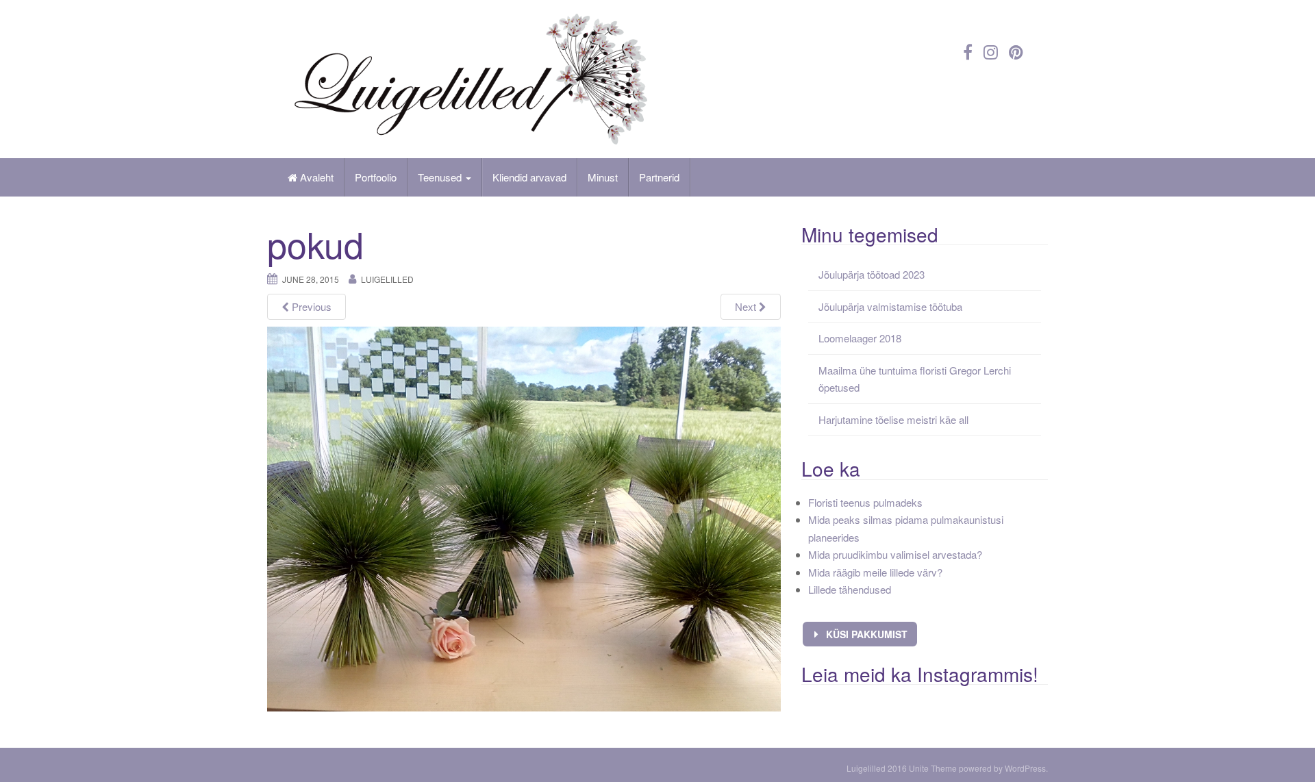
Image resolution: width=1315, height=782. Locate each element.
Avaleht (315, 177)
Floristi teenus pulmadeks (865, 502)
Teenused (441, 177)
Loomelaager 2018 (859, 338)
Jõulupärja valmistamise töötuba (890, 306)
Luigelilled (387, 279)
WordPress (1025, 768)
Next (747, 306)
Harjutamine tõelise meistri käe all (893, 419)
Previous (310, 306)
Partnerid (659, 177)
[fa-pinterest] (1016, 51)
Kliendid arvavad (529, 177)
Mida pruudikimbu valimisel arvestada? (895, 554)
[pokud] (524, 518)
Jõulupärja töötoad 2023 (871, 274)
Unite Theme (933, 768)
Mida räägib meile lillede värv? (875, 572)
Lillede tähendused (849, 589)
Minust (603, 177)
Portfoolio (376, 177)
